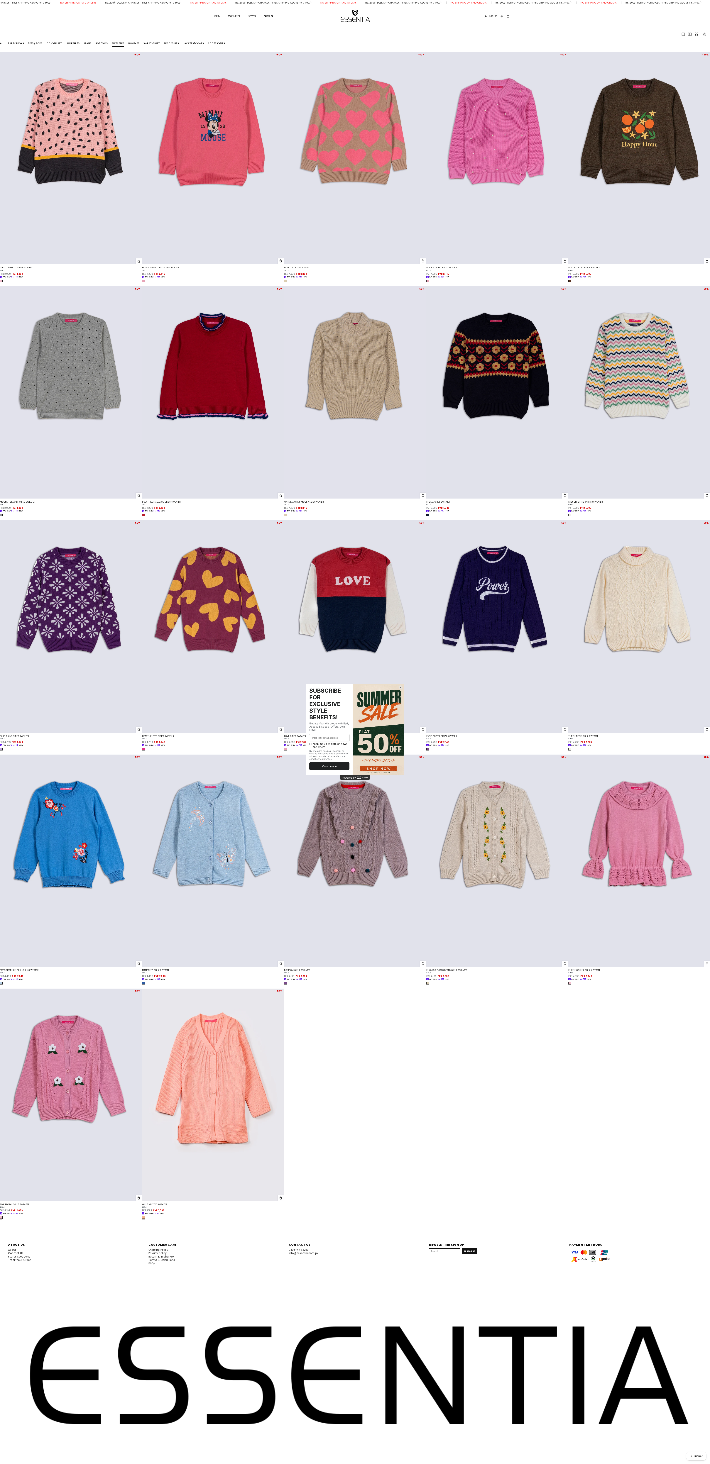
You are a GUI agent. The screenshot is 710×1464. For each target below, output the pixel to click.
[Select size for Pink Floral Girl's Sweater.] (139, 1198)
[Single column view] (683, 34)
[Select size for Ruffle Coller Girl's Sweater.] (707, 964)
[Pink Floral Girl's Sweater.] (71, 1095)
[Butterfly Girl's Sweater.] (213, 861)
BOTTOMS (101, 43)
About (12, 1250)
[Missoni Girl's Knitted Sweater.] (639, 392)
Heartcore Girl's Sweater (298, 268)
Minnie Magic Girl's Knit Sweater (160, 268)
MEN (217, 16)
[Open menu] (203, 16)
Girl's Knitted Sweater (154, 1204)
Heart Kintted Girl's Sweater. (158, 736)
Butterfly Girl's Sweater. (156, 970)
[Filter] (704, 34)
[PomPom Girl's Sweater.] (355, 861)
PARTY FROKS (16, 43)
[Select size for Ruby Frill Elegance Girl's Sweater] (281, 496)
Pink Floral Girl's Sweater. (15, 1204)
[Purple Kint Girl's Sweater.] (71, 626)
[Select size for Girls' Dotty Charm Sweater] (139, 261)
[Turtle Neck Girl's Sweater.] (639, 626)
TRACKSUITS (171, 43)
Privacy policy (157, 1253)
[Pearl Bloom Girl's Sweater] (497, 158)
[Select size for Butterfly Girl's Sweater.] (281, 964)
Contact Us (15, 1253)
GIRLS (268, 16)
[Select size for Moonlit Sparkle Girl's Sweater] (139, 496)
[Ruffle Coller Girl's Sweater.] (639, 861)
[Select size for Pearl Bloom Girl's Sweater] (565, 261)
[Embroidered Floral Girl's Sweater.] (71, 861)
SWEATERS (118, 43)
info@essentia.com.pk (303, 1253)
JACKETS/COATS (193, 43)
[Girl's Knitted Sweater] (213, 1095)
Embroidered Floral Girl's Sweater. (19, 970)
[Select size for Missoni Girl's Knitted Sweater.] (707, 496)
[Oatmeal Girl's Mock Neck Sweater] (355, 392)
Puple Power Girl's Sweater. (441, 736)
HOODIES (133, 43)
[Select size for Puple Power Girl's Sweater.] (565, 730)
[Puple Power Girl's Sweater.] (497, 626)
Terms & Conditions (161, 1260)
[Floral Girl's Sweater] (497, 392)
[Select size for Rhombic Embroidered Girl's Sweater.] (565, 964)
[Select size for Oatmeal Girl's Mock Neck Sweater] (423, 496)
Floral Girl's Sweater (438, 502)
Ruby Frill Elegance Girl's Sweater (161, 502)
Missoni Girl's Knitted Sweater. (585, 502)
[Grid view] (696, 34)
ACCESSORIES (216, 43)
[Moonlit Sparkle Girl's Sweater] (71, 392)
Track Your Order (19, 1260)
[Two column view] (690, 34)
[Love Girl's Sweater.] (355, 626)
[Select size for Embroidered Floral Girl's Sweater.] (139, 964)
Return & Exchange (161, 1256)
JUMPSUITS (73, 43)
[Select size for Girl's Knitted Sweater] (281, 1198)
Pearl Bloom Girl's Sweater (441, 268)
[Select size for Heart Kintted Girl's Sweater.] (281, 730)
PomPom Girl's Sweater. (297, 970)
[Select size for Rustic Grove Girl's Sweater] (707, 261)
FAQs (151, 1263)
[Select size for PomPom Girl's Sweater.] (423, 964)
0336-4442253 (299, 1250)
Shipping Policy (158, 1250)
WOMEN (234, 16)
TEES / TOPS (35, 43)
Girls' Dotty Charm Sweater (16, 268)
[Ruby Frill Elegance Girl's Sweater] (213, 392)
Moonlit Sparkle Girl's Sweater (17, 502)
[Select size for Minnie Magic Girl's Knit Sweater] (281, 261)
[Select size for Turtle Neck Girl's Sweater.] (707, 730)
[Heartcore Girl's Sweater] (355, 158)
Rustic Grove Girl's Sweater (584, 268)
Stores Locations (19, 1256)
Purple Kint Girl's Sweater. (14, 736)
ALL (2, 43)
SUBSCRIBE (469, 1251)
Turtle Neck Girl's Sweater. (583, 736)
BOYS (252, 16)
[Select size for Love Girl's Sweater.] (423, 730)
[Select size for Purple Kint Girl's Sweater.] (139, 730)
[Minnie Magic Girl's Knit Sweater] (213, 158)
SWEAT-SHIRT (151, 43)
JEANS (87, 43)
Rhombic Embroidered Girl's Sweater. (447, 970)
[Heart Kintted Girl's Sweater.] (213, 626)
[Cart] (508, 16)
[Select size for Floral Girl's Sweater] (565, 496)
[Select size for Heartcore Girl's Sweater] (423, 261)
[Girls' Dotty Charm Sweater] (71, 158)
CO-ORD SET (54, 43)
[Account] (501, 16)
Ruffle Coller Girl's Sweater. (584, 970)
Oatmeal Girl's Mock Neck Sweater (304, 502)
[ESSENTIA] (355, 16)
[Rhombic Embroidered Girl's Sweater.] (497, 861)
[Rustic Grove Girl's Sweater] (639, 158)
